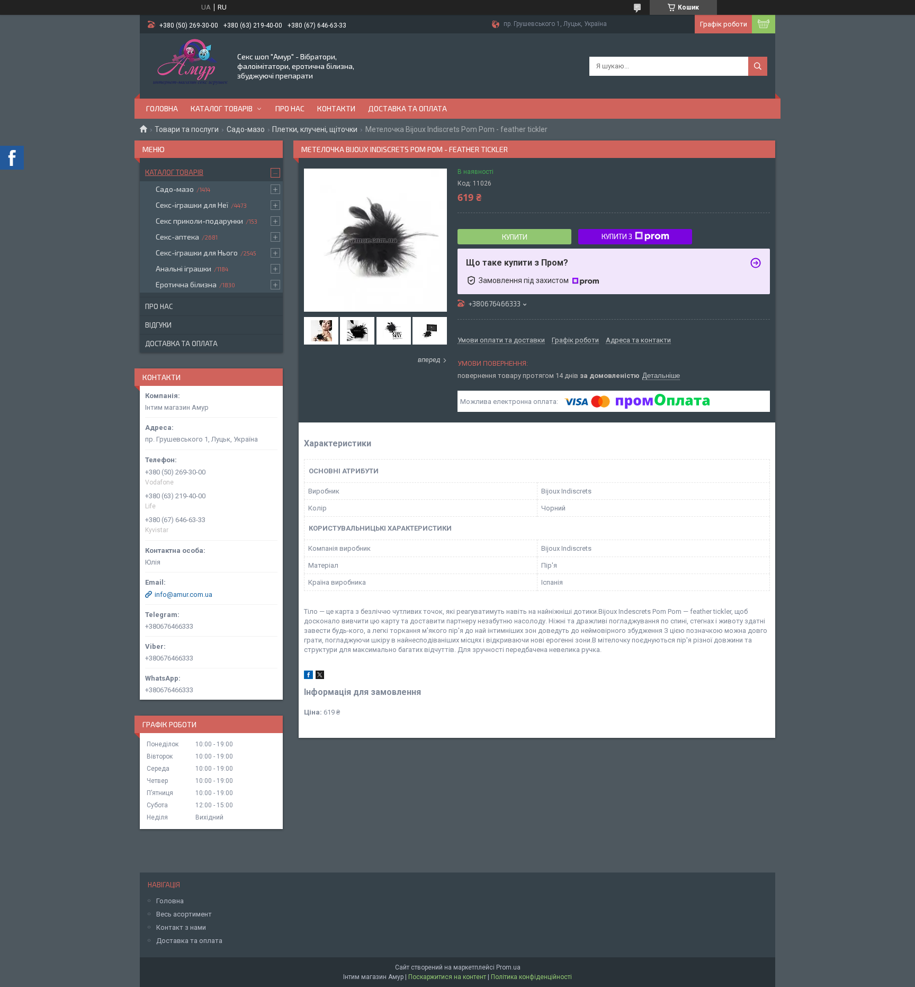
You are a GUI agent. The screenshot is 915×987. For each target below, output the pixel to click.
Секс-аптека (177, 236)
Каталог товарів (222, 108)
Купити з (617, 236)
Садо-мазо (246, 129)
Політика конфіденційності (531, 977)
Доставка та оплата (407, 108)
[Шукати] (757, 66)
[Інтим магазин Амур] (188, 65)
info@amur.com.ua (183, 594)
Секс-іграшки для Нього (197, 252)
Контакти (336, 108)
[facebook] (308, 677)
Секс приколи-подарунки (199, 220)
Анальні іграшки (183, 268)
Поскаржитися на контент (447, 977)
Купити (514, 237)
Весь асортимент (184, 914)
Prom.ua (508, 967)
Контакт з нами (181, 927)
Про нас (289, 108)
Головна (162, 108)
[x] (320, 677)
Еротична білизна (186, 284)
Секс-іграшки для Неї (192, 204)
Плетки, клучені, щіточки (314, 129)
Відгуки (158, 325)
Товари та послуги (187, 129)
